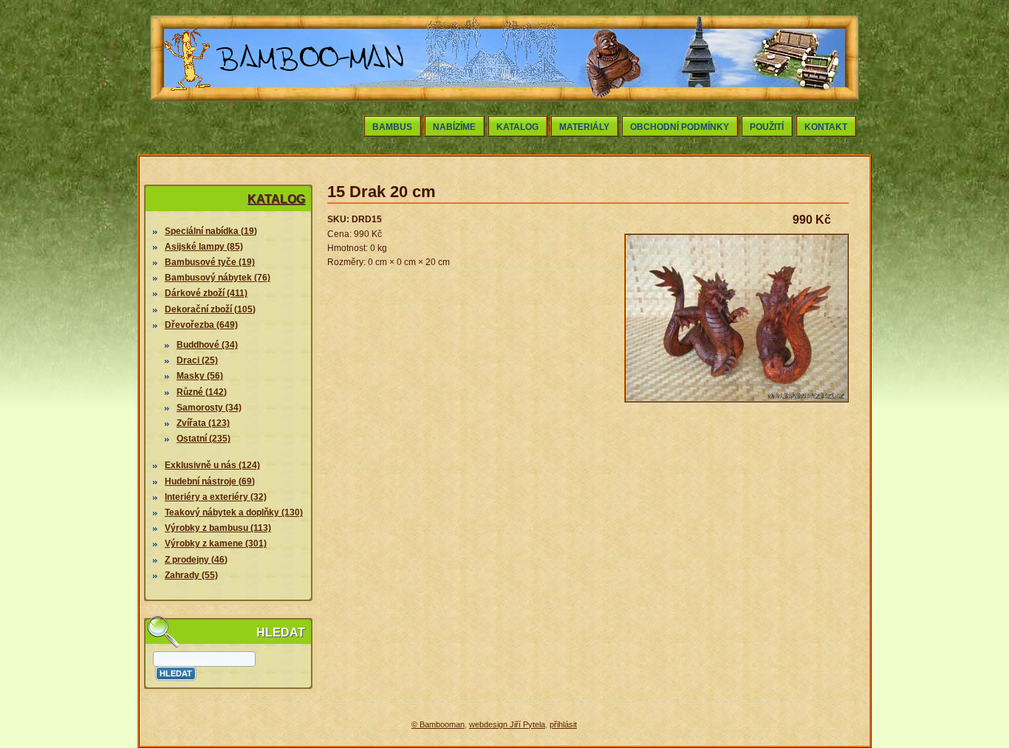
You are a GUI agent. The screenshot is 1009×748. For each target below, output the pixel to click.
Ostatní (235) (203, 438)
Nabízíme (454, 127)
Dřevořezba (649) (201, 325)
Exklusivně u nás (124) (212, 465)
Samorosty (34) (209, 407)
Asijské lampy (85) (204, 246)
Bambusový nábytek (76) (217, 277)
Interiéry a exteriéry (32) (216, 497)
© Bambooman (438, 724)
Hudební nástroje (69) (210, 481)
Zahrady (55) (191, 575)
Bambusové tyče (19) (210, 262)
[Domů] (284, 94)
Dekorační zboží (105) (210, 309)
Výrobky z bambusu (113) (218, 528)
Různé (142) (202, 392)
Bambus (392, 127)
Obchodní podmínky (679, 127)
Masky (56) (200, 376)
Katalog (517, 127)
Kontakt (825, 127)
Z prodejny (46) (196, 560)
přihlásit (563, 724)
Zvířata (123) (203, 423)
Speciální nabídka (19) (211, 231)
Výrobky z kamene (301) (216, 543)
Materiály (584, 127)
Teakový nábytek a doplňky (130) (234, 512)
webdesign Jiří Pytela (507, 724)
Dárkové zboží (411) (206, 293)
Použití (767, 127)
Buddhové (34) (207, 345)
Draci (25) (197, 360)
